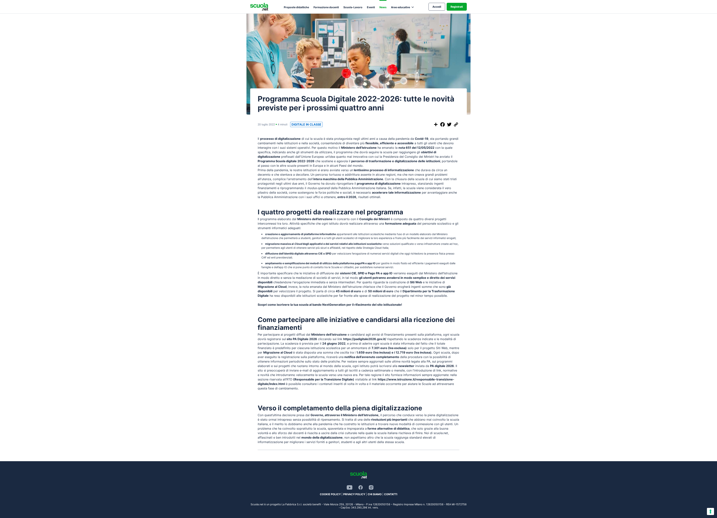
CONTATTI (390, 494)
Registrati (457, 6)
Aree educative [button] (400, 7)
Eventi (371, 7)
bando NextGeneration (329, 304)
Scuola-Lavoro (352, 7)
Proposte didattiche (296, 7)
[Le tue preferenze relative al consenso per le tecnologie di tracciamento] (710, 511)
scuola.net (441, 433)
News (383, 7)
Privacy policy (354, 494)
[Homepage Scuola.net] (259, 7)
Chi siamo (375, 494)
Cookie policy (330, 494)
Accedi (436, 6)
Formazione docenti (326, 7)
